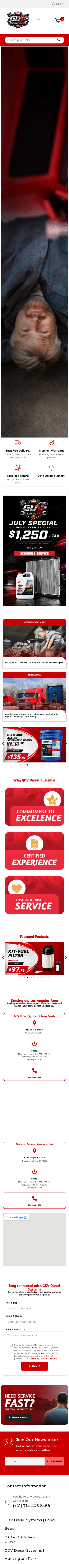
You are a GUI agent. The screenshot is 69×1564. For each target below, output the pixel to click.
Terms (54, 1358)
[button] (3, 743)
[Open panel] (38, 21)
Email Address (14, 1316)
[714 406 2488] (34, 1070)
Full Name (11, 1302)
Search (59, 40)
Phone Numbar (14, 1329)
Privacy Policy (39, 1358)
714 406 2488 (34, 1077)
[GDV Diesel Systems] (18, 21)
